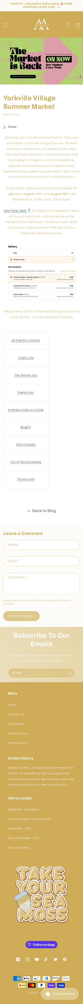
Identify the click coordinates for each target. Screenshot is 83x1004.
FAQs (12, 704)
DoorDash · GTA (19, 828)
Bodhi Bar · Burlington (23, 809)
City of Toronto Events (25, 462)
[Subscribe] (70, 673)
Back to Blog (44, 511)
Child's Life (26, 357)
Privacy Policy (18, 733)
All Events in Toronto (25, 340)
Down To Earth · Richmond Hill (29, 819)
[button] (5, 25)
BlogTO (26, 427)
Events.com (26, 392)
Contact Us (16, 714)
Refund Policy (18, 742)
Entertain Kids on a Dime (26, 410)
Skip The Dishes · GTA (23, 838)
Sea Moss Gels (15, 210)
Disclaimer (15, 723)
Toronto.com (26, 479)
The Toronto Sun (25, 375)
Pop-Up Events (18, 847)
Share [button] (12, 126)
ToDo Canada (26, 444)
